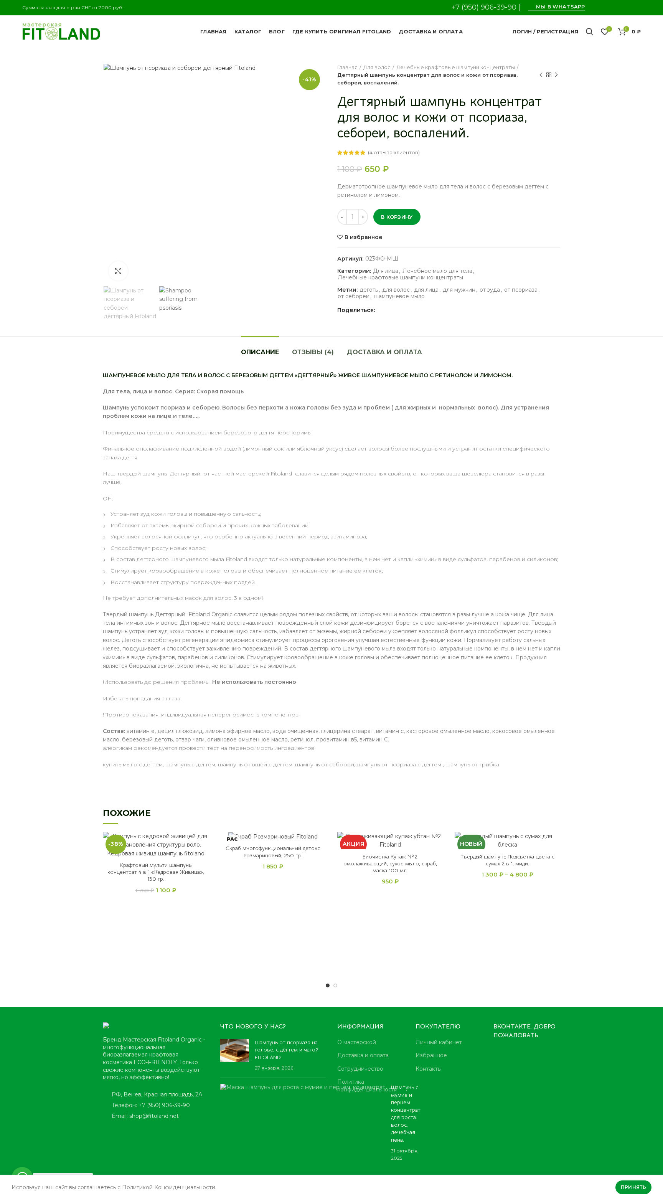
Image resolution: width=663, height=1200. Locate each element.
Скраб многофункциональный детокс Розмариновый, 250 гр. (273, 851)
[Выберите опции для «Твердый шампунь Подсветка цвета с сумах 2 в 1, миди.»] (554, 861)
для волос (396, 290)
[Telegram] (636, 8)
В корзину (397, 217)
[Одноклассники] (607, 8)
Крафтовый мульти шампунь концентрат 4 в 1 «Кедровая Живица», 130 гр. (155, 872)
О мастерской (356, 1042)
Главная (347, 67)
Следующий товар (556, 75)
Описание (260, 352)
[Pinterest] (597, 8)
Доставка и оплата (384, 352)
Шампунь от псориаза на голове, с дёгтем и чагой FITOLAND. (286, 1050)
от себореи (353, 296)
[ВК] (626, 8)
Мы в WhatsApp (559, 6)
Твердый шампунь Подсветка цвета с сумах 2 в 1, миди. (507, 860)
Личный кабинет (439, 1042)
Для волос (377, 67)
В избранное (364, 237)
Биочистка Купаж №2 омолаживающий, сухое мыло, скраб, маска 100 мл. (390, 863)
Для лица (385, 271)
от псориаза (521, 290)
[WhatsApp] (617, 8)
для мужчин (459, 290)
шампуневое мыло (399, 296)
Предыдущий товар (541, 75)
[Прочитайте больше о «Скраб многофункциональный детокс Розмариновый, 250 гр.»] (320, 861)
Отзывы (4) (313, 352)
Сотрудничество (360, 1068)
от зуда (490, 290)
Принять (633, 1187)
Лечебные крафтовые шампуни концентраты (455, 67)
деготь (369, 290)
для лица (426, 290)
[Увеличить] (118, 271)
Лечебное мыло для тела (437, 271)
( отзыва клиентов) (394, 152)
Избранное (431, 1055)
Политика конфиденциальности (367, 1085)
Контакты (429, 1068)
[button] (203, 861)
